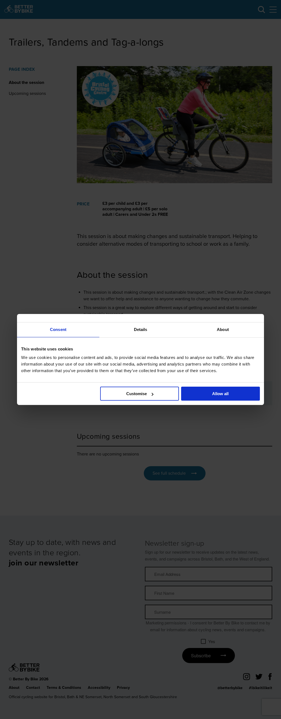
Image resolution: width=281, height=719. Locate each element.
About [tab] (223, 329)
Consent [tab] (58, 329)
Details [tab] (140, 329)
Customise (136, 393)
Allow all (220, 393)
